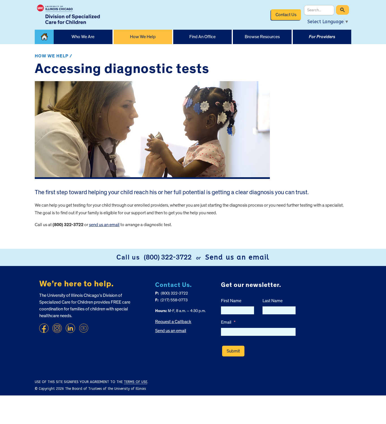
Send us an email (237, 257)
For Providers (322, 36)
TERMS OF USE (135, 382)
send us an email (104, 224)
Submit (233, 351)
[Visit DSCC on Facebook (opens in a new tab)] (43, 328)
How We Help (143, 36)
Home (44, 37)
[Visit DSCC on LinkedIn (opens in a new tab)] (70, 328)
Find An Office (202, 36)
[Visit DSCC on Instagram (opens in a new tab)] (57, 328)
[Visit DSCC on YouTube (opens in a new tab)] (83, 328)
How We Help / (53, 56)
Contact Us (286, 14)
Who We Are (82, 36)
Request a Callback (173, 321)
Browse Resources (262, 36)
